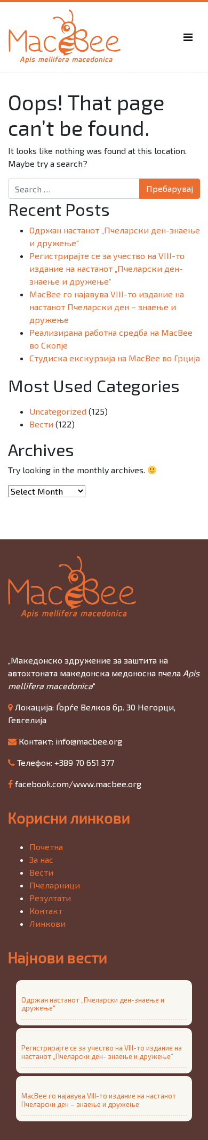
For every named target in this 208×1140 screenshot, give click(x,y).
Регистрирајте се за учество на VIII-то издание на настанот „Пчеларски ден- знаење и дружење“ (107, 268)
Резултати (50, 898)
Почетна (46, 847)
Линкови (47, 923)
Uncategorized (57, 411)
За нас (41, 859)
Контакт (45, 910)
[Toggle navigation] (188, 37)
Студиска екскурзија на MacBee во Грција (114, 358)
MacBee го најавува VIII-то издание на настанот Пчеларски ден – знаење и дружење (106, 307)
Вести (41, 424)
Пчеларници (54, 885)
